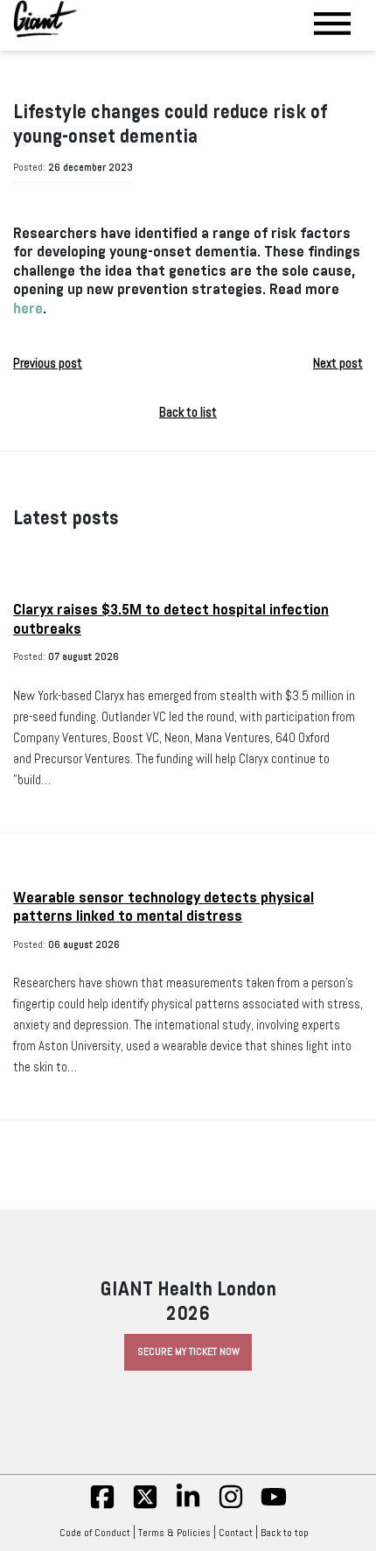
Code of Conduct (94, 1532)
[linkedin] (188, 1506)
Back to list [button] (188, 412)
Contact (236, 1532)
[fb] (102, 1506)
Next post (338, 363)
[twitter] (145, 1506)
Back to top (285, 1532)
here (28, 308)
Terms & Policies (174, 1532)
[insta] (231, 1506)
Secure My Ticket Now (188, 1351)
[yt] (274, 1506)
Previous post (47, 363)
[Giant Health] (46, 19)
